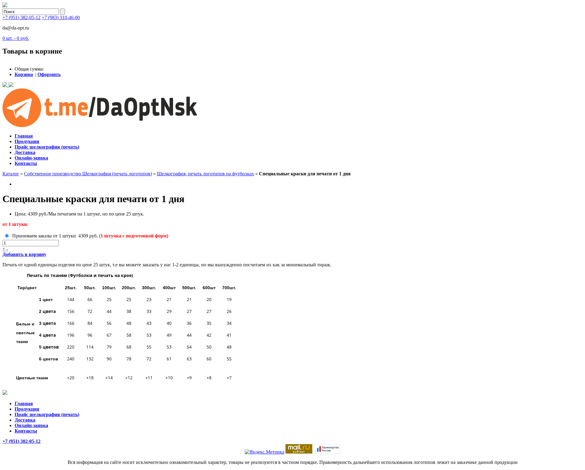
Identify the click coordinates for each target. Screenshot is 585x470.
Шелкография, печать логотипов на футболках (205, 173)
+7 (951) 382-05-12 (21, 17)
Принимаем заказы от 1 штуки (44, 235)
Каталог (10, 173)
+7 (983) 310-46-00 (61, 17)
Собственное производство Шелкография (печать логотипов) (88, 173)
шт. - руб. (15, 38)
